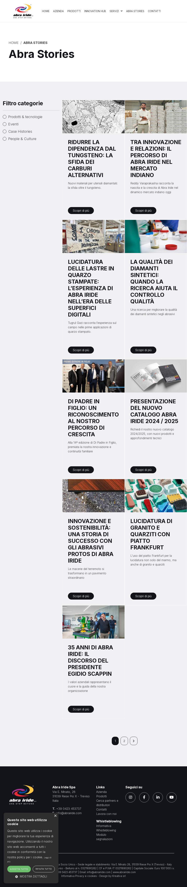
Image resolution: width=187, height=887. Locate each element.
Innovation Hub (95, 11)
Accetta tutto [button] (19, 869)
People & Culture (22, 139)
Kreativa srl (119, 875)
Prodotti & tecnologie (25, 117)
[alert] (31, 848)
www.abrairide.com (124, 872)
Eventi (13, 124)
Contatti (154, 11)
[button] (31, 876)
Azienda (58, 11)
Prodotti (74, 11)
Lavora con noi (106, 814)
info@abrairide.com (69, 813)
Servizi (115, 11)
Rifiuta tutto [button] (44, 869)
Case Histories (20, 131)
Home (45, 11)
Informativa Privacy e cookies (79, 875)
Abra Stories (135, 11)
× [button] (55, 816)
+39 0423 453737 (68, 808)
